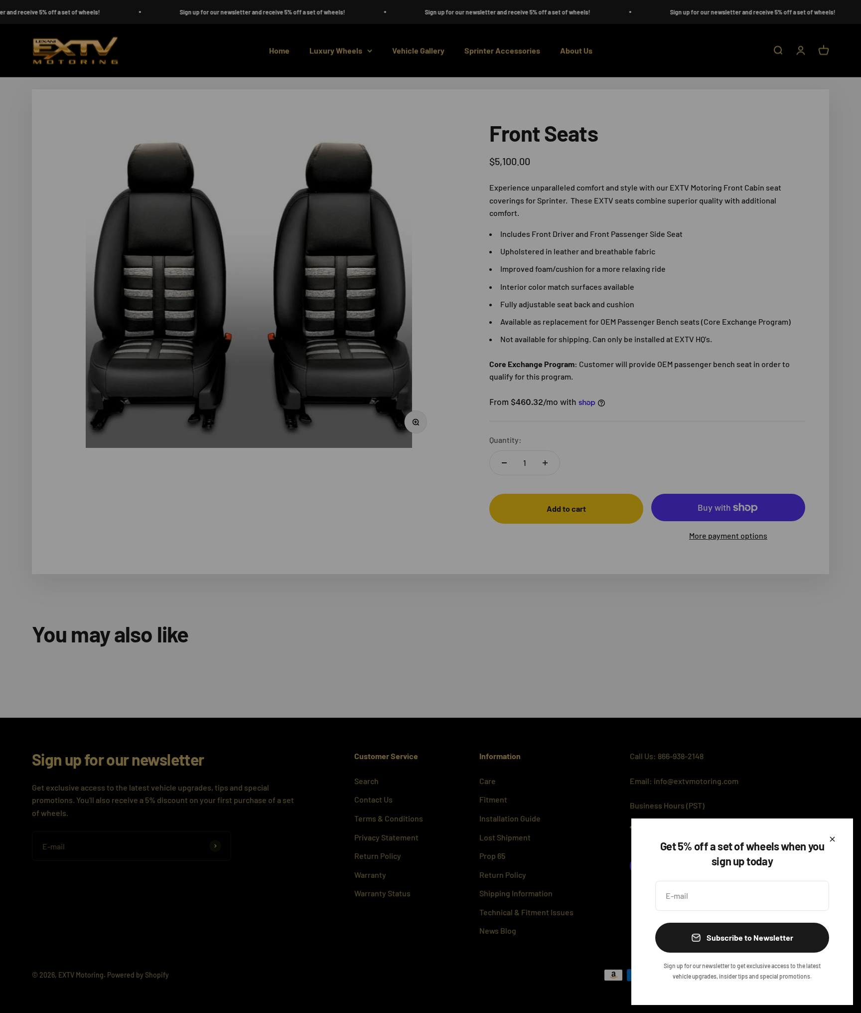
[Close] (832, 839)
